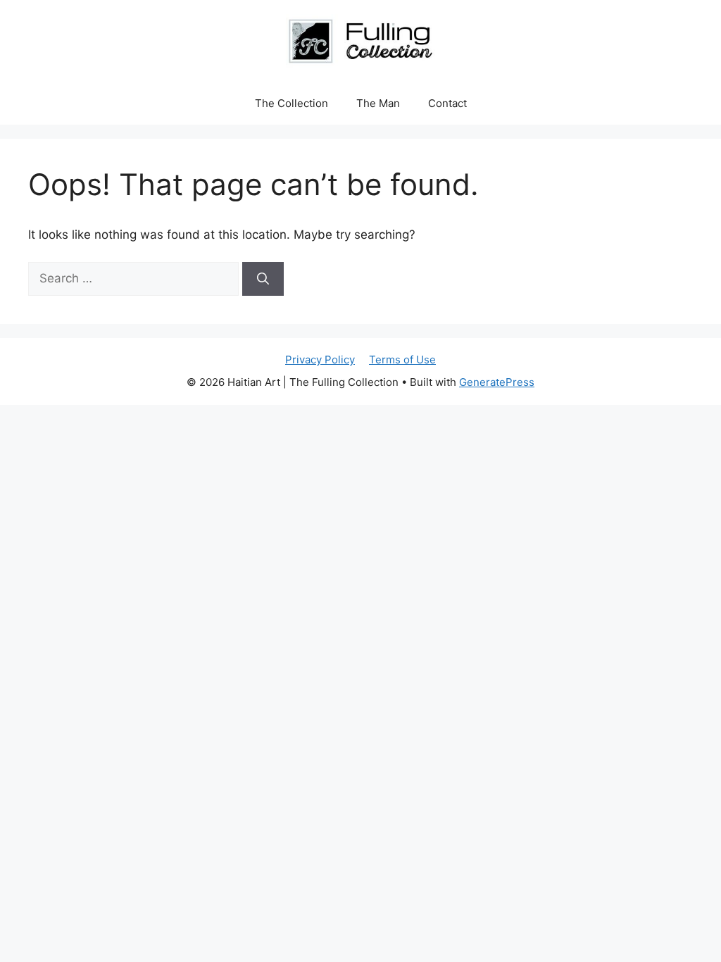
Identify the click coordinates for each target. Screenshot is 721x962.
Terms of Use (402, 359)
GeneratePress (496, 382)
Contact (447, 103)
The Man (378, 103)
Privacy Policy (320, 359)
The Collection (291, 103)
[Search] (263, 279)
